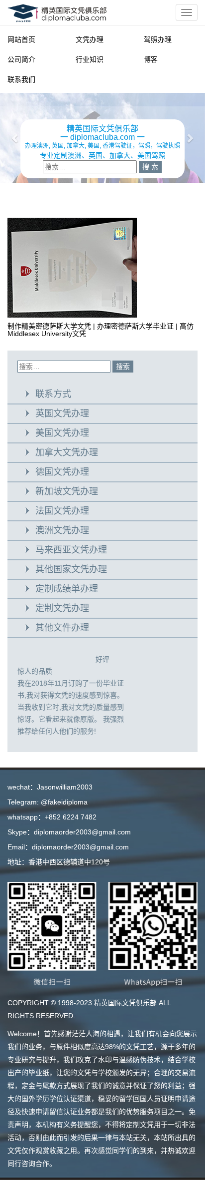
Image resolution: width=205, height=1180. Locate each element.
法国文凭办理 (62, 511)
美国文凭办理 (62, 433)
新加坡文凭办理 (66, 491)
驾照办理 (158, 39)
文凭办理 (89, 39)
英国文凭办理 (62, 413)
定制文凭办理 (62, 608)
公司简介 (21, 59)
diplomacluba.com (102, 137)
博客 (151, 59)
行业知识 (89, 59)
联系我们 (21, 79)
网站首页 (21, 39)
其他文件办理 (62, 628)
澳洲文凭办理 (62, 530)
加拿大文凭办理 (66, 452)
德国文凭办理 (62, 472)
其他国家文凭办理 (71, 569)
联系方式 (53, 394)
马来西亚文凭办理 (71, 550)
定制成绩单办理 (66, 589)
